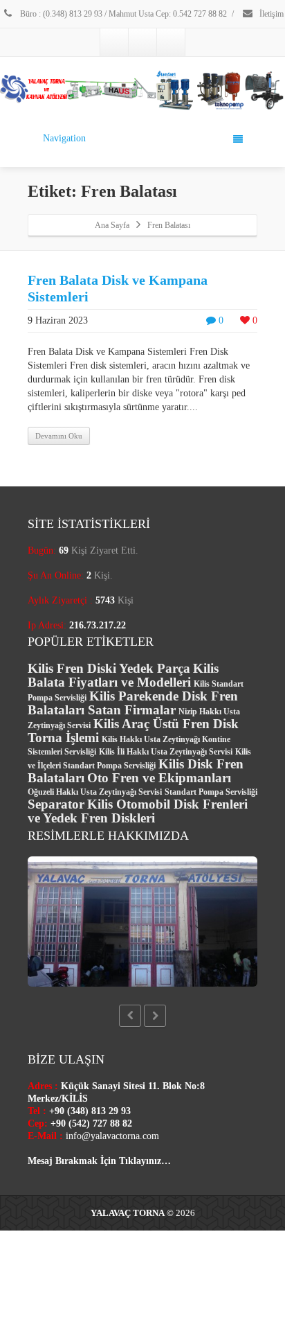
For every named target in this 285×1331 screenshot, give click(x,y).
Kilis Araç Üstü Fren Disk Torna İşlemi (133, 730)
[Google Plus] (142, 42)
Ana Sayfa (112, 225)
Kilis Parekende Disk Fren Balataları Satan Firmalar (133, 703)
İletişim (270, 14)
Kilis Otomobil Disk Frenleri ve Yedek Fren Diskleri (138, 811)
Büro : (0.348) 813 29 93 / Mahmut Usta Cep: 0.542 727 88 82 (122, 14)
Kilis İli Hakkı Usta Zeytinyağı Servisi (165, 752)
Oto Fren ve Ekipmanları (159, 777)
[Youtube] (171, 42)
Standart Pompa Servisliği (211, 792)
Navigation (64, 138)
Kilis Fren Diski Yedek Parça (109, 668)
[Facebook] (114, 42)
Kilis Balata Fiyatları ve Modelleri (123, 675)
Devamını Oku (58, 436)
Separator (56, 804)
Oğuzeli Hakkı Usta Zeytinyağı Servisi (95, 792)
